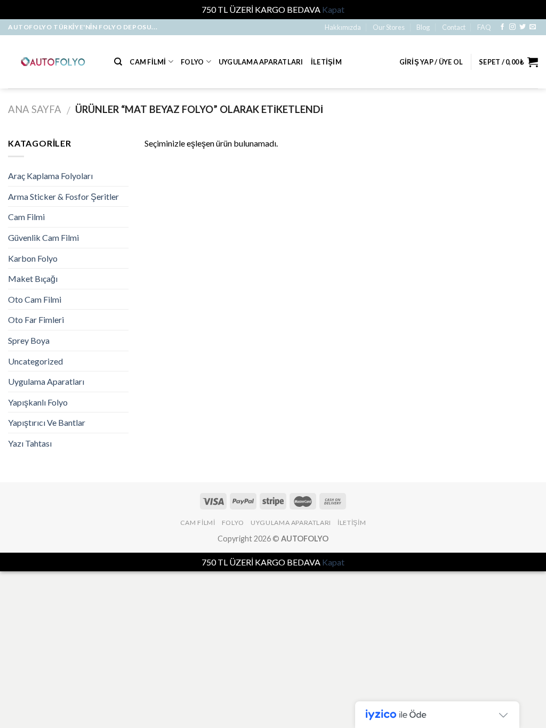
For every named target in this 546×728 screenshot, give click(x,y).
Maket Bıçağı (33, 278)
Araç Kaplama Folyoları (50, 176)
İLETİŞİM (326, 62)
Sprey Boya (29, 340)
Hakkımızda (343, 27)
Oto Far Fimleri (36, 319)
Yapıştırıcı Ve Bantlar (46, 422)
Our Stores (389, 27)
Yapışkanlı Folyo (38, 402)
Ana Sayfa (34, 109)
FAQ (484, 27)
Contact (453, 27)
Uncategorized (35, 361)
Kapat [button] (333, 9)
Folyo (192, 62)
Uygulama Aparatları (261, 62)
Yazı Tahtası (30, 443)
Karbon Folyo (33, 258)
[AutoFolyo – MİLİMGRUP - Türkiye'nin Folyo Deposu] (53, 61)
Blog (423, 27)
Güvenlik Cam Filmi (43, 237)
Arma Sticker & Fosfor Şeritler (63, 196)
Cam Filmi (148, 62)
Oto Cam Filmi (34, 299)
